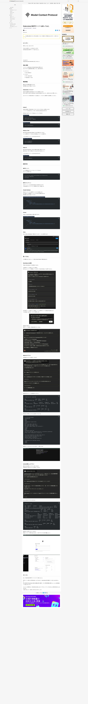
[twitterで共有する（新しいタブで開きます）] (59, 30)
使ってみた (11, 22)
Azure (45, 3)
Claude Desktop (12, 18)
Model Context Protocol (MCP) (28, 28)
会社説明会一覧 (68, 111)
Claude (35, 3)
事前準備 (10, 8)
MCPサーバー (12, 16)
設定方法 (10, 15)
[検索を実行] (68, 1)
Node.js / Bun (12, 12)
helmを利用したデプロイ (13, 26)
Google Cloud (41, 3)
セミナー (48, 3)
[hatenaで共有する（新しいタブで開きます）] (55, 30)
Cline (11, 21)
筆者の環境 (11, 7)
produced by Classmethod (19, 1)
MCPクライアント (12, 17)
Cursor (11, 20)
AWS (32, 3)
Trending (29, 3)
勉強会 (55, 3)
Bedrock (37, 3)
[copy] (58, 117)
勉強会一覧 (68, 114)
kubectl (11, 11)
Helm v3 (11, 13)
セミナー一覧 (68, 108)
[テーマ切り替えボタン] (78, 1)
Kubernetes (34, 28)
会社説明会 (51, 3)
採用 (59, 3)
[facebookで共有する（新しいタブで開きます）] (57, 30)
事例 (57, 3)
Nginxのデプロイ (12, 25)
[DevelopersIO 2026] (41, 601)
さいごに (10, 27)
